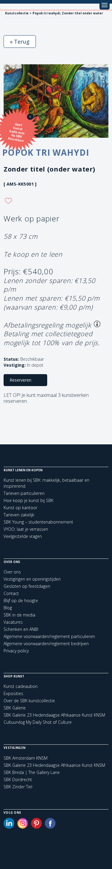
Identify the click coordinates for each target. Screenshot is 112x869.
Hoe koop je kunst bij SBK (28, 500)
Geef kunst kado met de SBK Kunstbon (16, 132)
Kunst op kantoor (20, 507)
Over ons (12, 572)
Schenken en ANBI (21, 629)
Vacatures (13, 622)
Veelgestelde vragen (23, 536)
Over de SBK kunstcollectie (29, 700)
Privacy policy (16, 651)
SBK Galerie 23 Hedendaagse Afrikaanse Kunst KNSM (54, 715)
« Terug (20, 41)
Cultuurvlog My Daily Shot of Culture (38, 722)
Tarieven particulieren (24, 493)
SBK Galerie (15, 708)
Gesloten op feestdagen (27, 586)
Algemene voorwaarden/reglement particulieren (49, 636)
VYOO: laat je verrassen (26, 529)
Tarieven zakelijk (19, 515)
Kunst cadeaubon (21, 686)
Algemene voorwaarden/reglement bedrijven (46, 643)
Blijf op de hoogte (21, 600)
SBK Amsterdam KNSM (25, 758)
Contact (11, 593)
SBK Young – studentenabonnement (38, 522)
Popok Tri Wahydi (45, 152)
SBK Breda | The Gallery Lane (32, 772)
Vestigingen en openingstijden (32, 579)
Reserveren (20, 380)
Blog (8, 608)
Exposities (13, 693)
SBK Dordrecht (18, 779)
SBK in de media (19, 615)
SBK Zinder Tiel (18, 787)
